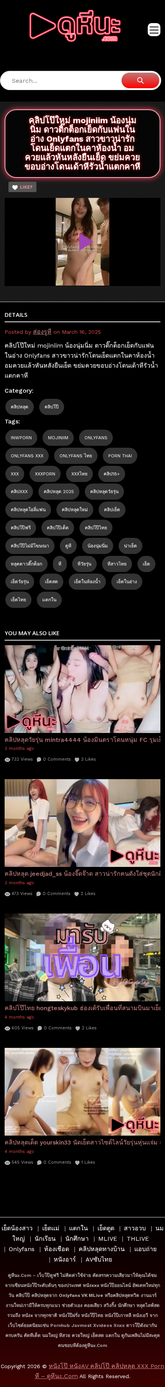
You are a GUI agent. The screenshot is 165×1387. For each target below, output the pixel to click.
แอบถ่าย (145, 1249)
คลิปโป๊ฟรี (21, 527)
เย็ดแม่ (50, 1228)
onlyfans (95, 437)
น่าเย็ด (130, 546)
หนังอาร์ (65, 1259)
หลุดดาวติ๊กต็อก (26, 564)
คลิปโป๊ (52, 407)
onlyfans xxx (27, 455)
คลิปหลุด (19, 407)
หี (59, 564)
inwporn (21, 437)
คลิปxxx (19, 491)
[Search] (140, 80)
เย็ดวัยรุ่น (20, 581)
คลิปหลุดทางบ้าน (102, 1249)
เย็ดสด (51, 581)
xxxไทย (79, 474)
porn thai (120, 455)
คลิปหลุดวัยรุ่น (104, 491)
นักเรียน (45, 1238)
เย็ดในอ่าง (127, 581)
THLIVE (138, 1238)
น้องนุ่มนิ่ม (97, 546)
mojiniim (58, 437)
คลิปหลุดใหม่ (75, 509)
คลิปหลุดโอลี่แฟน (28, 509)
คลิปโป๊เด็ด (58, 527)
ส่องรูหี (42, 331)
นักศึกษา (77, 1238)
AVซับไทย (99, 1259)
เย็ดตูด (105, 1228)
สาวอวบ (135, 1228)
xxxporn (45, 474)
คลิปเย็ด (112, 509)
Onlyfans (22, 1249)
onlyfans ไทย (75, 455)
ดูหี (68, 546)
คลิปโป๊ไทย (96, 527)
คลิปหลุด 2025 (59, 491)
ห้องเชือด (56, 1249)
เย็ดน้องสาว (17, 1228)
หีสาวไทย (117, 564)
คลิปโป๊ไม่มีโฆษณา (30, 546)
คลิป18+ (112, 474)
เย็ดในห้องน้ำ (87, 581)
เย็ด (146, 564)
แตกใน (49, 599)
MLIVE (107, 1238)
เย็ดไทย (18, 599)
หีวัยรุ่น (84, 564)
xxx (15, 474)
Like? (26, 187)
